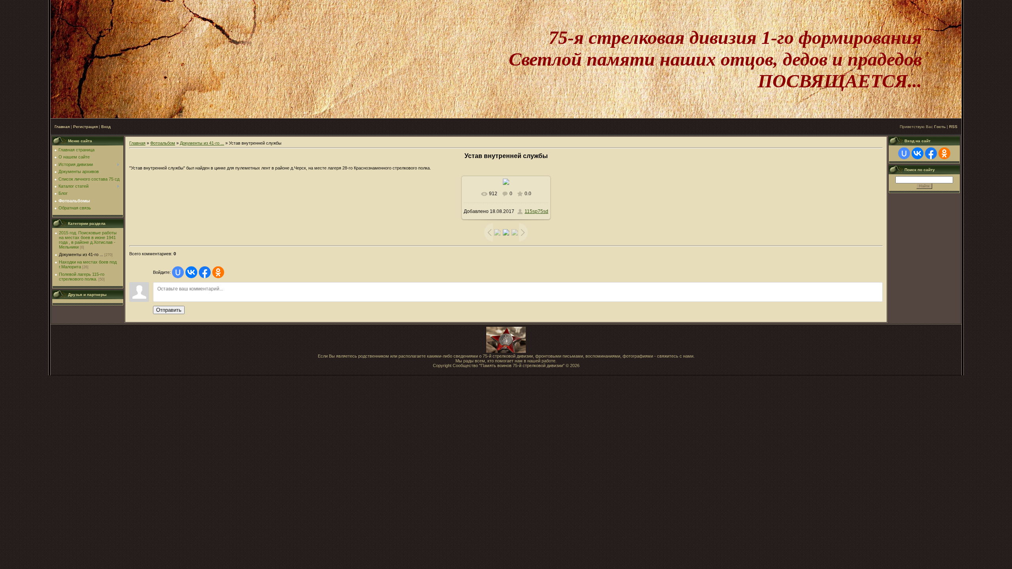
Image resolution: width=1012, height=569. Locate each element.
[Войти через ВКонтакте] (191, 272)
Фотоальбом (162, 143)
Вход (106, 126)
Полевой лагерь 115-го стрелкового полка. (81, 276)
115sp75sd (536, 211)
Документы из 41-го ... (81, 254)
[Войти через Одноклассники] (218, 272)
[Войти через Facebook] (205, 272)
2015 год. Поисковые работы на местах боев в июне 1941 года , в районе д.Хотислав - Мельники (88, 239)
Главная (62, 126)
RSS (953, 126)
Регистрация (85, 126)
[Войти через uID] (178, 272)
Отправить (168, 310)
